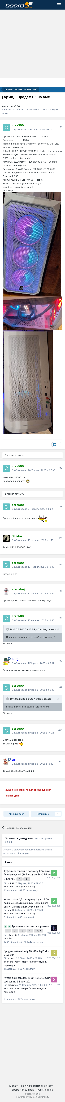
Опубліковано (32, 129)
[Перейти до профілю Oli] (6, 761)
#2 (60, 467)
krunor (11, 958)
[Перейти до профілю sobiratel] (54, 979)
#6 (60, 591)
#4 (60, 537)
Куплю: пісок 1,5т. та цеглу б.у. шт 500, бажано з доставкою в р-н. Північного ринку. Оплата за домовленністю (26, 903)
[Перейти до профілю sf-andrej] (6, 591)
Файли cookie (45, 1089)
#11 (60, 761)
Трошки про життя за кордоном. (31, 926)
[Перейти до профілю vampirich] (54, 928)
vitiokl (11, 883)
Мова (12, 1085)
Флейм (8, 938)
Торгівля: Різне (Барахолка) (19, 886)
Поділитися (17, 813)
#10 (60, 730)
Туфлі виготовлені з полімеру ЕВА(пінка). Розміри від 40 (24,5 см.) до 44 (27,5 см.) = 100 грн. (28, 875)
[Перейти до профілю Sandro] (6, 538)
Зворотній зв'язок (23, 1089)
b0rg (39, 698)
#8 (60, 660)
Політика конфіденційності (37, 1085)
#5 (60, 564)
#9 (60, 687)
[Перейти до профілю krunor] (54, 953)
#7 (60, 617)
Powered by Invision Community (32, 1097)
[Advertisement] (32, 43)
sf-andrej (41, 629)
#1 (61, 126)
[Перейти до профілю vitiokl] (54, 873)
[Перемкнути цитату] (8, 629)
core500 (15, 106)
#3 (60, 506)
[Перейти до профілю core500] (6, 127)
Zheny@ (12, 935)
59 (38, 930)
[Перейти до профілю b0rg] (6, 661)
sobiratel (12, 985)
